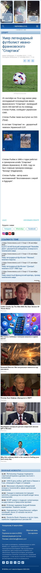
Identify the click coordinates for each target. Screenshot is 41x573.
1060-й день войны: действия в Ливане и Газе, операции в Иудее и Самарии (21, 482)
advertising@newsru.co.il (17, 539)
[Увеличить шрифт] (28, 60)
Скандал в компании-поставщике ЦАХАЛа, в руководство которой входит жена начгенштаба (20, 495)
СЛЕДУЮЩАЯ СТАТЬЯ (30, 220)
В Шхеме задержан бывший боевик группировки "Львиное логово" (19, 506)
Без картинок (33, 533)
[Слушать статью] (35, 60)
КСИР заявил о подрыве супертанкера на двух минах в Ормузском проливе (20, 501)
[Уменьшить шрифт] (24, 60)
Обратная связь (32, 530)
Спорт (5, 32)
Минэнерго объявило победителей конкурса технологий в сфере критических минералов (19, 488)
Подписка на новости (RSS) (12, 533)
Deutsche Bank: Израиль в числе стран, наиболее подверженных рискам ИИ (20, 518)
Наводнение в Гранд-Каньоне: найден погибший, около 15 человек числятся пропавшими (20, 512)
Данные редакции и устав (11, 536)
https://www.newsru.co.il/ (12, 243)
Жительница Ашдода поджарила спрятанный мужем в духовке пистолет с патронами (18, 476)
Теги (3, 530)
